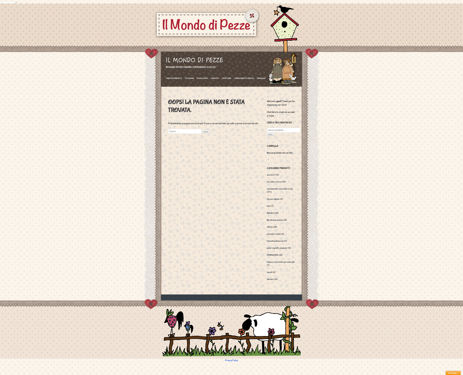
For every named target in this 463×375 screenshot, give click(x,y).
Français (261, 78)
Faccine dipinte (273, 199)
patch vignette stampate (277, 248)
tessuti (269, 272)
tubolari (270, 279)
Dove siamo (202, 78)
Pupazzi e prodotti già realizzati (280, 262)
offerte (270, 227)
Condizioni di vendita (244, 78)
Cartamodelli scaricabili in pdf (280, 189)
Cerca (270, 134)
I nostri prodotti (174, 78)
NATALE (270, 213)
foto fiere (226, 78)
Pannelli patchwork (275, 241)
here (274, 112)
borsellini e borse (274, 182)
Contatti (215, 78)
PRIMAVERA (272, 255)
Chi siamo (189, 78)
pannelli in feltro (274, 234)
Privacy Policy (231, 360)
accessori (271, 175)
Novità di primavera (275, 220)
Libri (269, 206)
